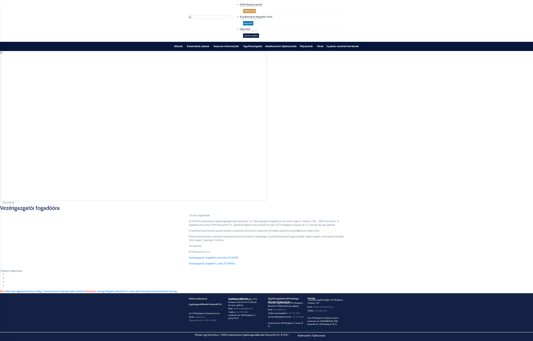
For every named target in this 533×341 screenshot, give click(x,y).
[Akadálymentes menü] (7, 334)
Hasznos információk (226, 46)
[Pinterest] (6, 281)
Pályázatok (306, 46)
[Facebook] (6, 274)
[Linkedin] (6, 285)
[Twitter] (6, 278)
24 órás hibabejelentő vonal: (286, 317)
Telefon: (317, 311)
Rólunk (178, 46)
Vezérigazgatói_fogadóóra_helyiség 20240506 (213, 257)
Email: (197, 317)
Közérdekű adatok (198, 46)
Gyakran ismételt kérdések (342, 46)
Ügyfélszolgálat (252, 46)
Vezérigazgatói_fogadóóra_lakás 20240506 (212, 263)
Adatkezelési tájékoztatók (281, 46)
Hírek (320, 46)
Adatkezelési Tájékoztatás (311, 335)
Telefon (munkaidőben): (284, 313)
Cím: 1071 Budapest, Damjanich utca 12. (204, 313)
